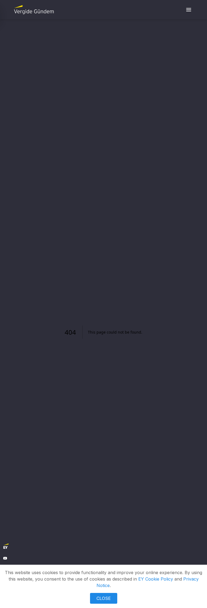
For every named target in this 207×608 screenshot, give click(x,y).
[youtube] (5, 558)
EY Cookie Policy (155, 579)
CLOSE (103, 598)
